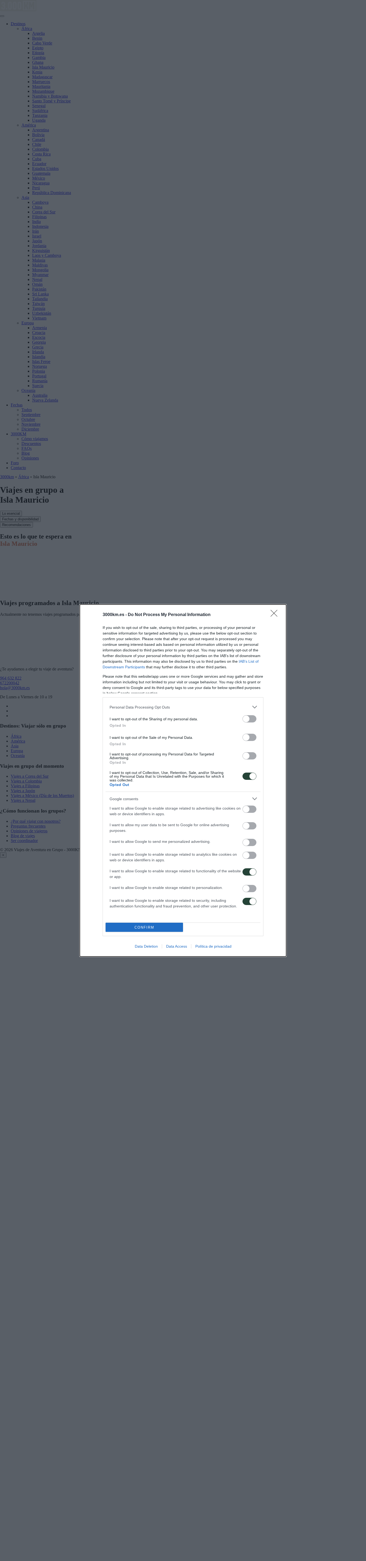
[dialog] (183, 780)
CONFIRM (144, 927)
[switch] (249, 718)
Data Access (176, 946)
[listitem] (183, 707)
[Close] (276, 615)
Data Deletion (146, 946)
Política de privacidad (213, 946)
